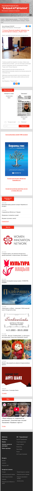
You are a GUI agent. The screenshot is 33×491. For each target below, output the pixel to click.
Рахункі (18, 451)
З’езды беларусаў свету (21, 441)
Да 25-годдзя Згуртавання (21, 454)
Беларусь (4, 458)
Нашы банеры (19, 449)
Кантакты (4, 439)
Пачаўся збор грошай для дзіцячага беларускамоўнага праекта (16, 363)
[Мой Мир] (30, 26)
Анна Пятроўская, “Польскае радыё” (13, 27)
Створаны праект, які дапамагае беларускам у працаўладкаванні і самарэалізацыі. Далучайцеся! (15, 254)
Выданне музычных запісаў (9, 218)
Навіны (4, 441)
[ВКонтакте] (26, 26)
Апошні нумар (9, 95)
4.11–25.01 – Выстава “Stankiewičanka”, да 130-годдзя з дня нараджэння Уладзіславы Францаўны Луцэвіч (16, 336)
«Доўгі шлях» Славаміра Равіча (10, 390)
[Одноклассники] (28, 26)
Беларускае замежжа (7, 469)
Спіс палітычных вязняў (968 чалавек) (16, 134)
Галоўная (2, 19)
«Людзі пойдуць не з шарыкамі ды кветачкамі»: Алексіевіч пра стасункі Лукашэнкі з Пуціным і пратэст (14, 420)
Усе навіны (4, 393)
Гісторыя (4, 472)
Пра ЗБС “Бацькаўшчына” (21, 439)
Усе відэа (4, 426)
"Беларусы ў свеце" (12, 122)
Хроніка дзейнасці (20, 444)
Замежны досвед (20, 480)
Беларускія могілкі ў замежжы (23, 474)
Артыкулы (4, 463)
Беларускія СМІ (5, 465)
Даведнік (4, 460)
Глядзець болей (5, 221)
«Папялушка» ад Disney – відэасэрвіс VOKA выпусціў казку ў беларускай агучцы (15, 309)
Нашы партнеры (6, 448)
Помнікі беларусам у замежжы (23, 472)
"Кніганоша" (24, 122)
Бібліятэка (4, 437)
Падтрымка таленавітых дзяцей (10, 215)
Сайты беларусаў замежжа (7, 476)
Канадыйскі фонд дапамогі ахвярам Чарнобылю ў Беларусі (15, 205)
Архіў (9, 97)
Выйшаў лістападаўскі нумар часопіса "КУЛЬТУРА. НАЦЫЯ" (15, 281)
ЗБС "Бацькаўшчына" (22, 437)
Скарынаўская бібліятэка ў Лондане (11, 212)
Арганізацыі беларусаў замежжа (8, 474)
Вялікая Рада (19, 446)
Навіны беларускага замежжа (11, 19)
